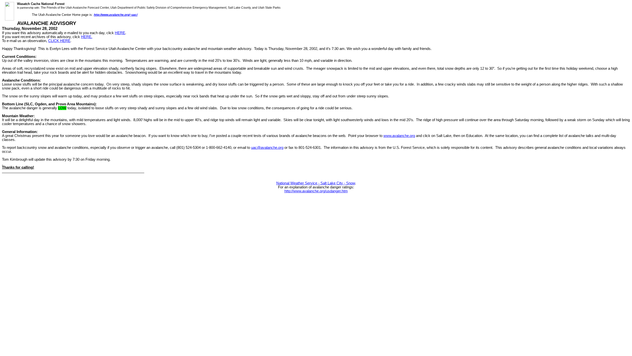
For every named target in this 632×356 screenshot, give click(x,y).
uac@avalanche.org (267, 148)
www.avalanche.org (399, 136)
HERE (120, 33)
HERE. (86, 37)
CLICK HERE (59, 41)
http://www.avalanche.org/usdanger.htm (316, 191)
